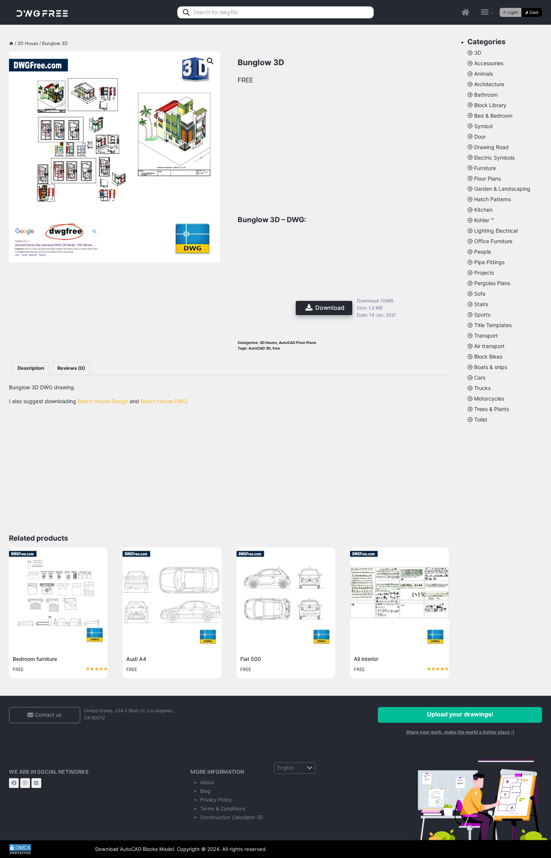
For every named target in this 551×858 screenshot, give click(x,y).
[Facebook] (14, 783)
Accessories (488, 63)
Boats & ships (490, 367)
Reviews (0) (71, 368)
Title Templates (493, 325)
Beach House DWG (164, 401)
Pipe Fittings (489, 262)
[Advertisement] (114, 306)
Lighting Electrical (496, 230)
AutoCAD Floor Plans (297, 343)
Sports (482, 314)
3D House (268, 343)
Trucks (482, 388)
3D (477, 52)
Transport (486, 335)
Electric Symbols (494, 157)
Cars (479, 377)
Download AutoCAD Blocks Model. (135, 849)
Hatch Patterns (492, 199)
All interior (366, 659)
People (482, 251)
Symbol (483, 126)
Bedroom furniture (35, 659)
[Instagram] (25, 783)
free (276, 348)
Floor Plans (487, 178)
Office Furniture (493, 241)
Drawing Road (491, 147)
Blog (205, 791)
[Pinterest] (36, 783)
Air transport (489, 346)
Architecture (489, 84)
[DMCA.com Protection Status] (46, 849)
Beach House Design (103, 401)
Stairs (481, 304)
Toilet (480, 419)
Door (480, 136)
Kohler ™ (484, 220)
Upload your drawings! (460, 714)
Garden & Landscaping (502, 188)
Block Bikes (488, 356)
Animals (483, 73)
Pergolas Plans (492, 283)
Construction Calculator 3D (231, 817)
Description (31, 368)
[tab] (30, 368)
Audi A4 (136, 659)
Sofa (479, 293)
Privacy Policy (216, 800)
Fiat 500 (250, 659)
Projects (484, 272)
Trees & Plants (491, 409)
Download (329, 307)
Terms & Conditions (223, 809)
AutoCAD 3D (260, 348)
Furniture (485, 168)
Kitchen (483, 209)
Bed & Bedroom (493, 115)
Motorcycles (489, 398)
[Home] (11, 43)
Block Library (490, 105)
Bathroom (486, 94)
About (207, 782)
